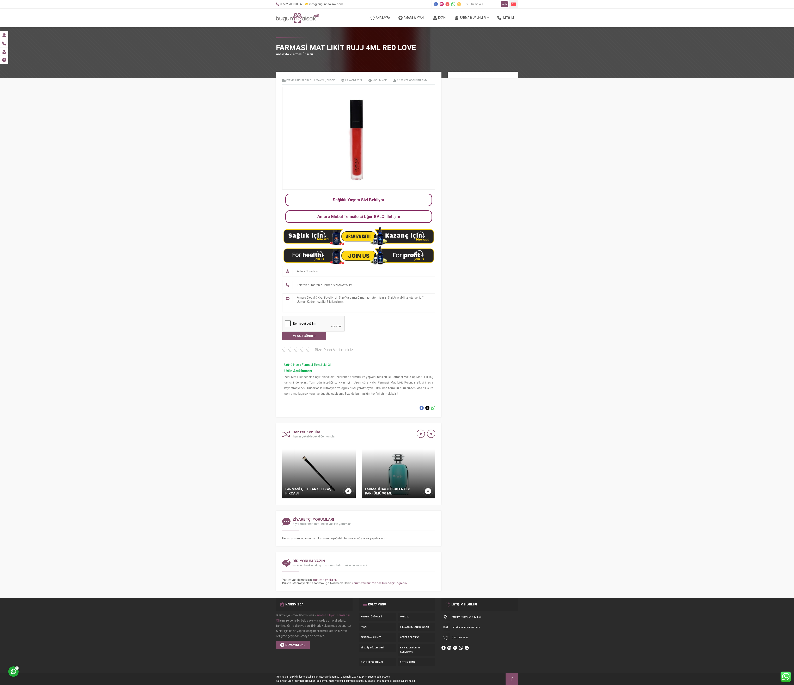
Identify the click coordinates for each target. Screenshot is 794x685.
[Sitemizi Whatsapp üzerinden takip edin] (453, 4)
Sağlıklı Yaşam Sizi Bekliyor (359, 199)
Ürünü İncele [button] (293, 365)
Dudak (331, 80)
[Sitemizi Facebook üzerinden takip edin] (436, 4)
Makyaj (320, 80)
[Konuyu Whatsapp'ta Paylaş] (433, 408)
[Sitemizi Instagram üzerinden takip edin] (442, 4)
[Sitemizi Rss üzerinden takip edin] (459, 4)
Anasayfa (282, 54)
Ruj (312, 80)
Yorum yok (380, 80)
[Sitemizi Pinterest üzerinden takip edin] (447, 4)
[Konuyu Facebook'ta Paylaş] (422, 408)
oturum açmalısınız (324, 579)
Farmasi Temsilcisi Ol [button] (316, 365)
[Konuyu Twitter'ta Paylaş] (427, 408)
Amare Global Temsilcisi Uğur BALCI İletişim (358, 216)
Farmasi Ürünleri (302, 54)
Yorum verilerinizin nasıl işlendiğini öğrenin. (379, 583)
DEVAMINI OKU (295, 645)
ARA (504, 4)
